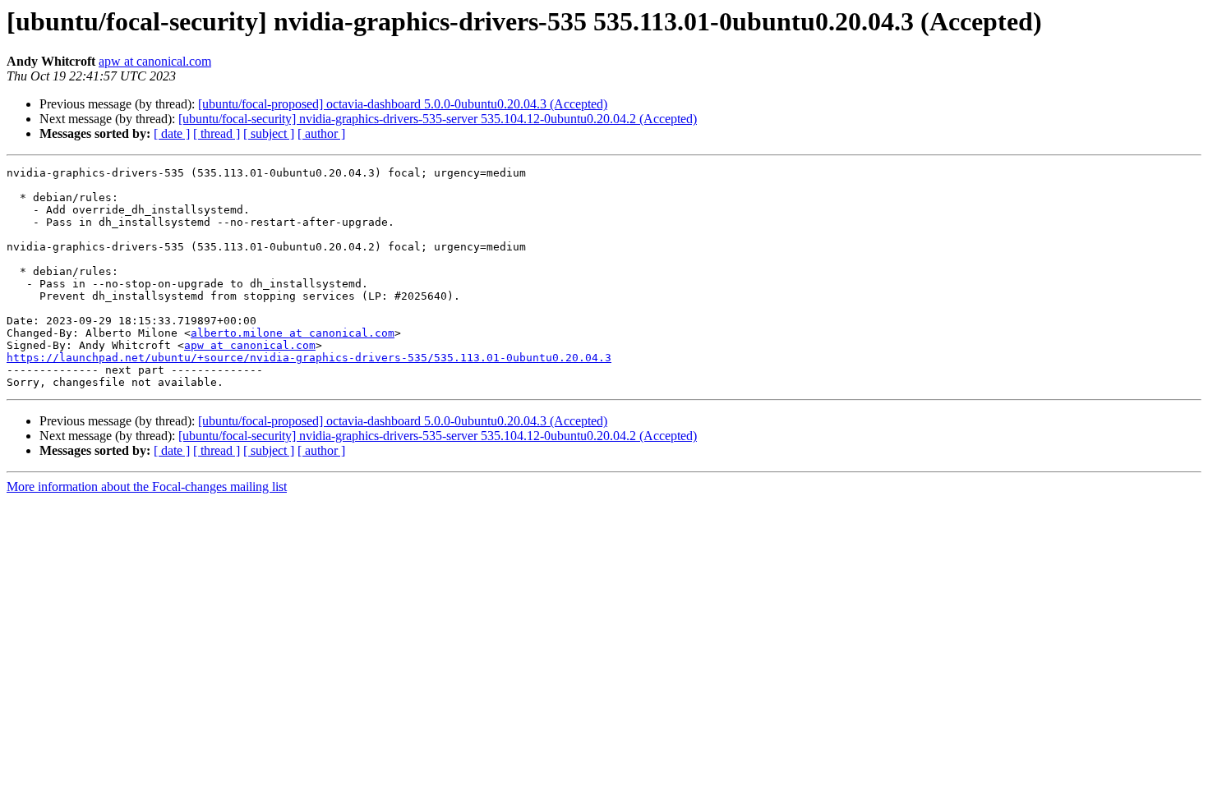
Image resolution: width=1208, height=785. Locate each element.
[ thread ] (216, 133)
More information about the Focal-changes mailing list (147, 486)
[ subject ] (268, 133)
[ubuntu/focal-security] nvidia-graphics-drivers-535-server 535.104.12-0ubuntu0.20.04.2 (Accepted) (437, 119)
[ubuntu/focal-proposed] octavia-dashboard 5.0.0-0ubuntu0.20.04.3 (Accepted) (402, 104)
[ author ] (321, 133)
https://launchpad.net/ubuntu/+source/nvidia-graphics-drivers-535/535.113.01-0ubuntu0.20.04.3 (309, 357)
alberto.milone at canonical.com (292, 333)
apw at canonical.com (155, 61)
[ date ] (172, 133)
